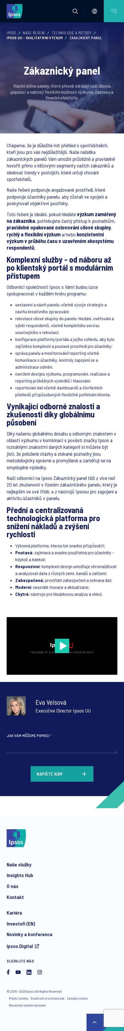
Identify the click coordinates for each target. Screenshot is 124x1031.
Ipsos (11, 33)
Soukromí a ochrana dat (48, 998)
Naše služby (19, 864)
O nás (12, 886)
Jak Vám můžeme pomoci (29, 735)
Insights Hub (20, 875)
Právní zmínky (18, 998)
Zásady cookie (77, 998)
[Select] (94, 11)
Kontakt (15, 897)
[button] (75, 11)
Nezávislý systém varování (27, 1005)
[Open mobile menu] (114, 11)
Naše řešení (34, 33)
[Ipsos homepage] (16, 11)
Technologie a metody (71, 33)
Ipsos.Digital (20, 946)
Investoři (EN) (21, 923)
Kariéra (14, 912)
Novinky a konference (29, 934)
